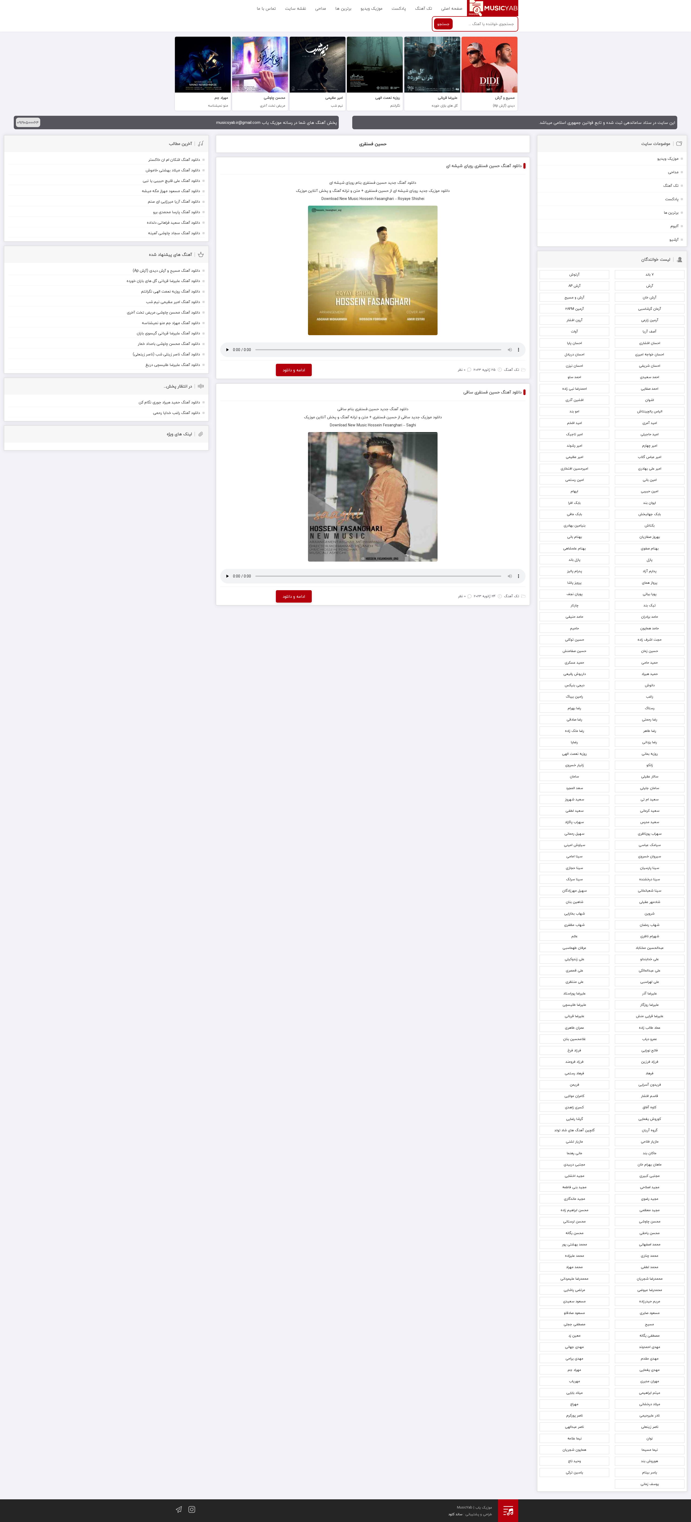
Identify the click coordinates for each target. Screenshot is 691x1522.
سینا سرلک (574, 879)
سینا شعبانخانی (649, 891)
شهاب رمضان (649, 925)
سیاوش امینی (574, 845)
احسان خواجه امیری (649, 354)
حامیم (574, 628)
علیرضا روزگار (649, 1005)
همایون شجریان (574, 1450)
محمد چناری (649, 1256)
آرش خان (649, 297)
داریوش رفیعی (574, 674)
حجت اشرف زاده (650, 640)
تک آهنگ (423, 8)
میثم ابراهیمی (649, 1393)
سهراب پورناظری (650, 834)
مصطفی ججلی (574, 1324)
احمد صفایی (649, 389)
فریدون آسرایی (649, 1085)
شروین (650, 913)
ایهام (574, 491)
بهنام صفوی (650, 548)
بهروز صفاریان (649, 537)
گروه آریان (650, 1130)
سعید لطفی (574, 811)
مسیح (649, 1324)
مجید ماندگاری (574, 1199)
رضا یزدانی (649, 742)
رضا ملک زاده (574, 731)
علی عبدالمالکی (649, 970)
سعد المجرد (574, 788)
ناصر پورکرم (574, 1415)
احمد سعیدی (649, 377)
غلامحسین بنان (574, 1039)
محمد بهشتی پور (574, 1244)
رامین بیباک (574, 696)
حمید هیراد (650, 674)
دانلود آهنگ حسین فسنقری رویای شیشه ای (483, 165)
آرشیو (674, 239)
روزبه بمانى (650, 754)
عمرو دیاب (649, 1039)
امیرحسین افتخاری (574, 468)
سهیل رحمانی (574, 834)
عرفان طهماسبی (574, 948)
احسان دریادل (574, 354)
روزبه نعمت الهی (574, 754)
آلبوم (674, 226)
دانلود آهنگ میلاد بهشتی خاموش (173, 170)
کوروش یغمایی (649, 1119)
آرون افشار (574, 320)
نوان (649, 1438)
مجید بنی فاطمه (574, 1187)
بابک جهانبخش (649, 514)
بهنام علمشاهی (574, 548)
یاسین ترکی (574, 1472)
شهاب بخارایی (574, 913)
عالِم (574, 936)
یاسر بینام (649, 1472)
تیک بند (649, 605)
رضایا (574, 742)
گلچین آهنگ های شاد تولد (574, 1130)
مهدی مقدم (650, 1358)
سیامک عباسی (650, 845)
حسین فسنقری (373, 144)
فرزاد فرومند (574, 1062)
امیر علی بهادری (649, 468)
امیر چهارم (649, 446)
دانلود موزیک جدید (434, 190)
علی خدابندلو (649, 959)
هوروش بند (649, 1461)
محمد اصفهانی (649, 1244)
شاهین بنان (574, 902)
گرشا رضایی (574, 1119)
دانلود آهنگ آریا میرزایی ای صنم (174, 201)
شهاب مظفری (574, 925)
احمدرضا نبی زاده (574, 389)
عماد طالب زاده (649, 1028)
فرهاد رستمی (574, 1073)
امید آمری (649, 423)
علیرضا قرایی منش (649, 1016)
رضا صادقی (574, 719)
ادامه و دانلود (294, 369)
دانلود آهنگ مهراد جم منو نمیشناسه (171, 323)
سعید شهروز (574, 799)
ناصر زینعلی (649, 1427)
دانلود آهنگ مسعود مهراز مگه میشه (171, 191)
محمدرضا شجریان (650, 1279)
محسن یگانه (574, 1233)
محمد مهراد (574, 1267)
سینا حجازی (574, 868)
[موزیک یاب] (492, 8)
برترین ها (343, 8)
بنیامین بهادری (574, 525)
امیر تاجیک (574, 434)
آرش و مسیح (574, 297)
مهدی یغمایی (649, 1370)
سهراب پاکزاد (574, 822)
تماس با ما (266, 8)
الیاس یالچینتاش (649, 411)
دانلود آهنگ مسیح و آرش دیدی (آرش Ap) (166, 270)
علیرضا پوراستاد (574, 993)
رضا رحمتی (649, 719)
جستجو (443, 24)
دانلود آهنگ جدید (402, 182)
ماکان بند (649, 1153)
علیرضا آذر (649, 993)
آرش (649, 286)
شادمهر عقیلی (649, 902)
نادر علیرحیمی (649, 1415)
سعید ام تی (650, 799)
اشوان (649, 400)
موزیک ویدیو (371, 8)
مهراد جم (574, 1370)
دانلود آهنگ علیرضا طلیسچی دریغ (172, 364)
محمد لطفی (649, 1267)
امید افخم (574, 423)
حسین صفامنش (574, 651)
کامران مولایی (574, 1096)
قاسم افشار (649, 1096)
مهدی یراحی (574, 1358)
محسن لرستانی (574, 1221)
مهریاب (574, 1381)
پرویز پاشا (574, 583)
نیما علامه (574, 1438)
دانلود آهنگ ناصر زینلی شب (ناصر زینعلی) (166, 354)
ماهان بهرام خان (650, 1164)
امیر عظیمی (574, 457)
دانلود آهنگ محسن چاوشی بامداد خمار (169, 343)
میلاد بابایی (574, 1393)
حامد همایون (649, 628)
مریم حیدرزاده (649, 1301)
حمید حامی (649, 662)
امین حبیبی (649, 491)
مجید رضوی (649, 1199)
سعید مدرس (649, 822)
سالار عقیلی (649, 776)
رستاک (650, 708)
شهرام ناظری (649, 936)
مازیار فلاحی (650, 1141)
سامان (574, 776)
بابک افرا (574, 503)
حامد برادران (649, 617)
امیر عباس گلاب (649, 457)
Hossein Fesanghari (385, 425)
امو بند (574, 411)
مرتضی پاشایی (574, 1290)
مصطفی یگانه (649, 1335)
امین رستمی (574, 480)
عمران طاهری (574, 1028)
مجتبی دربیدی (574, 1164)
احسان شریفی (649, 366)
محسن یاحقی (649, 1233)
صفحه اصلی (451, 8)
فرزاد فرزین (649, 1062)
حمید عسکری (574, 662)
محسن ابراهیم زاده (574, 1210)
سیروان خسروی (649, 856)
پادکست (399, 8)
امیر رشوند (574, 446)
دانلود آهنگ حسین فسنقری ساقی (492, 392)
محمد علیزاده (574, 1256)
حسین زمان (649, 651)
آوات (574, 331)
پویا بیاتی (649, 594)
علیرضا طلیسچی (574, 1005)
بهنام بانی (574, 537)
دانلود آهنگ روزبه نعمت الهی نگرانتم (170, 291)
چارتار (574, 605)
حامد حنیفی (574, 617)
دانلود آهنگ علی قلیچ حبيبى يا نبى (171, 180)
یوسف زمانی (650, 1484)
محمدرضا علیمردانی (574, 1279)
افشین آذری (574, 400)
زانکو (649, 765)
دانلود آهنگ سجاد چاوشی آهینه (174, 233)
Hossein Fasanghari (377, 198)
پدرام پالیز (574, 571)
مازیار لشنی (574, 1141)
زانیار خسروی (574, 765)
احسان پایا (574, 343)
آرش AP (574, 286)
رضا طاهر (649, 731)
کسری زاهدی (574, 1107)
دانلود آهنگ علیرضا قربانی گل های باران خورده (163, 280)
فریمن (574, 1085)
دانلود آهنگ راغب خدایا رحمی (176, 412)
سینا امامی (574, 856)
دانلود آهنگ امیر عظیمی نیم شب (173, 301)
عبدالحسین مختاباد (650, 948)
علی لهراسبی (649, 982)
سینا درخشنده (649, 879)
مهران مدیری (649, 1381)
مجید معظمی (649, 1210)
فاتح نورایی (649, 1050)
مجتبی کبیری (649, 1176)
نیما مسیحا (650, 1450)
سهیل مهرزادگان (574, 891)
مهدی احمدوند (649, 1347)
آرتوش (574, 274)
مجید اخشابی (574, 1176)
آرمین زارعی (649, 320)
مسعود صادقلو (574, 1313)
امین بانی (650, 480)
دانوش (650, 685)
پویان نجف (574, 594)
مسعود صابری (650, 1313)
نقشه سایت (295, 8)
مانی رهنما (574, 1153)
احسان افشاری (649, 343)
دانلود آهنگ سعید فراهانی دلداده (173, 222)
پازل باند (574, 560)
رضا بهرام (574, 708)
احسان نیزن (574, 366)
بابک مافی (574, 514)
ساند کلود (455, 1514)
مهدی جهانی (574, 1347)
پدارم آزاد (649, 571)
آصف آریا (649, 331)
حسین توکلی (574, 640)
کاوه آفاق (649, 1107)
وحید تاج (574, 1461)
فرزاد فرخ (574, 1050)
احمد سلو (574, 377)
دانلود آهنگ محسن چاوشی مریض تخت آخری (163, 312)
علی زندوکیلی (574, 959)
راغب (649, 696)
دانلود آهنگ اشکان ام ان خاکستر (174, 159)
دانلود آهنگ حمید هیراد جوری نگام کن (169, 402)
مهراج (574, 1404)
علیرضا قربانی (574, 1016)
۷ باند (650, 274)
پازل (649, 560)
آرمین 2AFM (574, 309)
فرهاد (649, 1073)
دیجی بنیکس (574, 685)
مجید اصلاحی (649, 1187)
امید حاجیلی (650, 434)
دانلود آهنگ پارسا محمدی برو (176, 212)
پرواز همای (649, 583)
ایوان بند (649, 503)
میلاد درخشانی (649, 1404)
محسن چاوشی (649, 1221)
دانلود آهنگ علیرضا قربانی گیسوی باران (168, 333)
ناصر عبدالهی (574, 1427)
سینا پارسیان (649, 868)
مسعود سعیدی (574, 1301)
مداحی (320, 8)
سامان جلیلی (649, 788)
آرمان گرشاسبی (649, 309)
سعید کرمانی (649, 811)
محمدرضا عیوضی (649, 1290)
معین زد (574, 1335)
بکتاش (650, 525)
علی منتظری (574, 982)
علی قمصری (574, 970)
